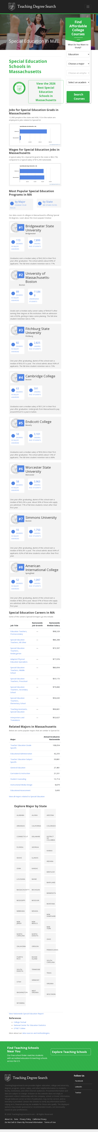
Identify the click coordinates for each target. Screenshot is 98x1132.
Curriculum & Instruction (20, 773)
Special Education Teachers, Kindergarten (17, 651)
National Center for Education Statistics (30, 1025)
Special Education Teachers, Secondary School (19, 690)
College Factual (20, 1022)
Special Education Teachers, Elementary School (18, 701)
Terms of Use (50, 1122)
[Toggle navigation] (88, 6)
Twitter (78, 1092)
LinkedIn (78, 1086)
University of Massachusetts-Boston (37, 277)
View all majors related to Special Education (27, 796)
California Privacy (39, 1119)
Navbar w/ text (32, 7)
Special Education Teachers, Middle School (17, 670)
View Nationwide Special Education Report (26, 1013)
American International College (41, 567)
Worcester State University (38, 469)
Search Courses (79, 96)
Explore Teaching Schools (69, 1052)
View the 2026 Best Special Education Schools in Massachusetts (46, 92)
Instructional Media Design (21, 784)
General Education (17, 767)
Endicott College (38, 421)
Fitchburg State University (37, 330)
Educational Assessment (20, 790)
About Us (8, 1119)
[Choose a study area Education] (78, 54)
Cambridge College (40, 376)
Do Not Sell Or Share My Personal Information (24, 1122)
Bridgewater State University (39, 228)
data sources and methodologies (35, 1033)
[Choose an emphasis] (78, 73)
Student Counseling (18, 779)
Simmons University (41, 517)
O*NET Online (19, 1028)
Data (16, 1119)
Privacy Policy (25, 1119)
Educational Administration (21, 753)
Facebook (79, 1081)
